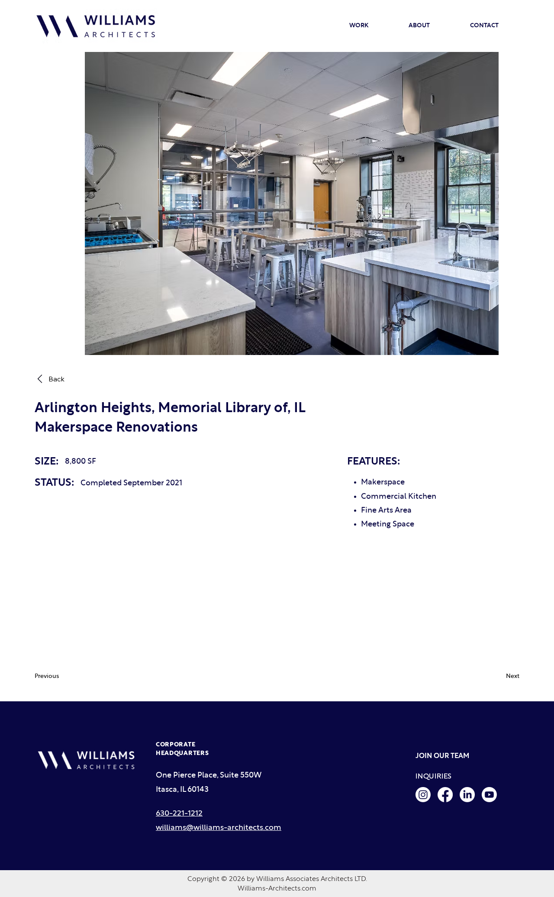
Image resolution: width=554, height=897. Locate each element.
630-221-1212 (179, 813)
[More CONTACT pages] (502, 26)
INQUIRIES (434, 776)
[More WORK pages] (372, 26)
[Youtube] (489, 794)
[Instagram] (423, 794)
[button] (60, 676)
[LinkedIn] (467, 794)
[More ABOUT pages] (433, 26)
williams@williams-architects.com (218, 828)
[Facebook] (445, 794)
